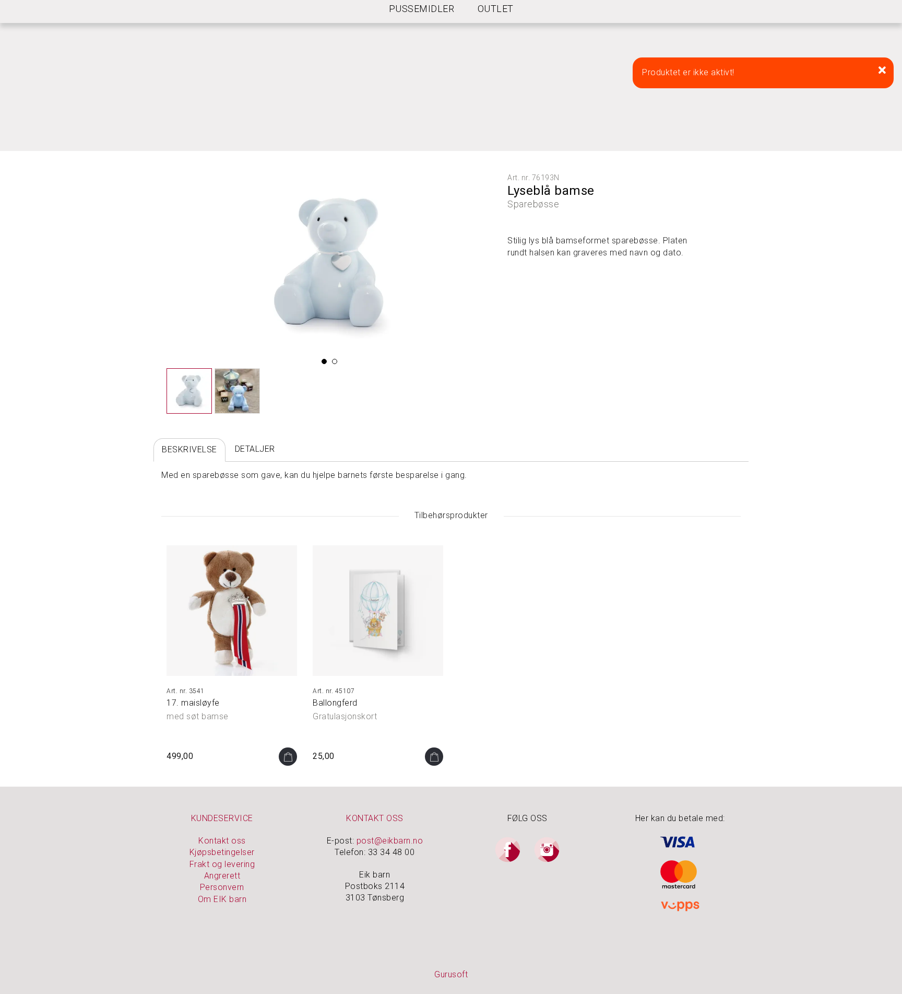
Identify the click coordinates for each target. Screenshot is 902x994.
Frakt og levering (222, 864)
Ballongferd (335, 703)
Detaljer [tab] (255, 449)
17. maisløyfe (193, 703)
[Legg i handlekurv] (288, 756)
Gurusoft (451, 974)
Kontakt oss (222, 841)
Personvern (222, 887)
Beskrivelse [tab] (189, 449)
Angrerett (222, 876)
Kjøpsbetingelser (222, 852)
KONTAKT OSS (374, 818)
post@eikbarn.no (390, 841)
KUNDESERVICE (222, 818)
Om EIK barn (222, 899)
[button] (324, 361)
